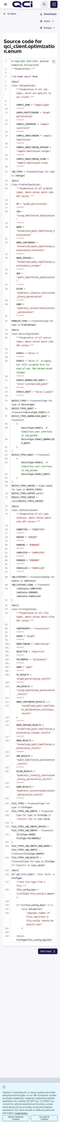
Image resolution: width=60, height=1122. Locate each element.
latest (47, 21)
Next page (45, 951)
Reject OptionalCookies (15, 1118)
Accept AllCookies (44, 1118)
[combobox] (47, 28)
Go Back (11, 14)
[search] (44, 4)
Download (50, 14)
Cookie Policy (21, 1113)
